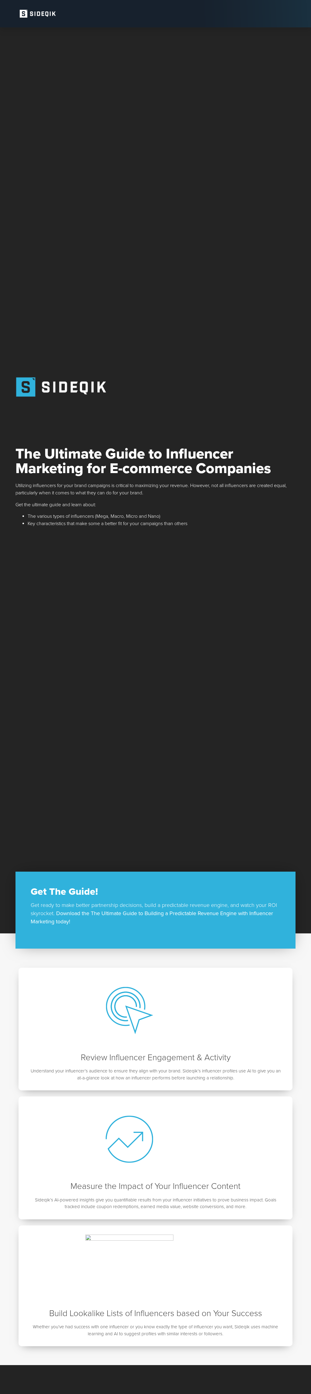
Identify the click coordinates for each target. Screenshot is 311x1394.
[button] (291, 13)
